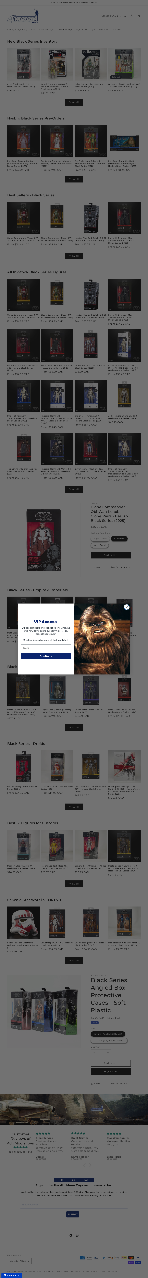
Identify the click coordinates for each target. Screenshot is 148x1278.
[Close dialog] (126, 607)
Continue (46, 656)
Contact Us (13, 1275)
